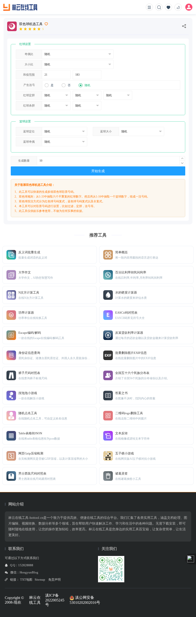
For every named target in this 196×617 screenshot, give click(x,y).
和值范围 (29, 74)
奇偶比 (29, 54)
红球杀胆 (29, 105)
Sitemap (40, 579)
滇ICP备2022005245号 (54, 600)
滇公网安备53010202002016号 (85, 600)
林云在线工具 (35, 600)
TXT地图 (26, 579)
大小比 (29, 64)
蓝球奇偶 (29, 141)
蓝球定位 (29, 131)
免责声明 (54, 579)
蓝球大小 (106, 131)
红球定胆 (29, 95)
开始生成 (98, 171)
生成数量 (24, 160)
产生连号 (29, 85)
